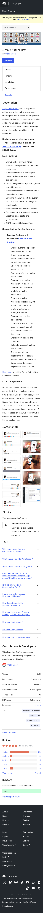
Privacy (5, 824)
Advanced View (9, 732)
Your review (7, 773)
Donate (27, 841)
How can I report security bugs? (16, 637)
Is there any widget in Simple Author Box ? (12, 586)
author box (36, 711)
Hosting (5, 820)
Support (8, 94)
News (4, 816)
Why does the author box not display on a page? (13, 550)
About (5, 812)
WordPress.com (10, 853)
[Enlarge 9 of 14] (17, 503)
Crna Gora (12, 876)
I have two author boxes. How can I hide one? (13, 595)
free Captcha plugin (11, 146)
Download (8, 60)
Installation (9, 82)
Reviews (8, 76)
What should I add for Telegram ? (17, 566)
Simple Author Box (10, 108)
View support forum (11, 797)
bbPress (7, 861)
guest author (35, 725)
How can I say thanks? (12, 630)
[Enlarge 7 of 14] (17, 486)
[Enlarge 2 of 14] (17, 443)
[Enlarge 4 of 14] (17, 460)
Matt (5, 857)
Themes (26, 816)
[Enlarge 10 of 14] (37, 434)
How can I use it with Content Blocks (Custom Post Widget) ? (16, 613)
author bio (26, 711)
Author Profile (35, 715)
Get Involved (28, 832)
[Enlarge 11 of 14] (37, 443)
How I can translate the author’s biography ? (12, 604)
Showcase (27, 812)
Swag (26, 845)
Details (8, 69)
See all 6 (37, 705)
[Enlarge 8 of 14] (17, 494)
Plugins (26, 820)
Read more (7, 372)
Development (11, 88)
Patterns (26, 824)
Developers (7, 841)
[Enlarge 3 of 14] (17, 451)
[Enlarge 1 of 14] (17, 434)
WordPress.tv (9, 845)
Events (26, 836)
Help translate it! (23, 19)
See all (38, 773)
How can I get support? (12, 622)
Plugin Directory (8, 11)
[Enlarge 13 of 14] (37, 474)
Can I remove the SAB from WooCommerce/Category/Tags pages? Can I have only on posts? (17, 575)
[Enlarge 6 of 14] (17, 477)
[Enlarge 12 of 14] (37, 458)
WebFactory (10, 54)
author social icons (33, 720)
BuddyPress (8, 865)
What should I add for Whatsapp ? (17, 559)
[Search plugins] (27, 27)
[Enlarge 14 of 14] (37, 490)
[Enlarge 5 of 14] (17, 469)
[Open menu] (39, 3)
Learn (4, 832)
